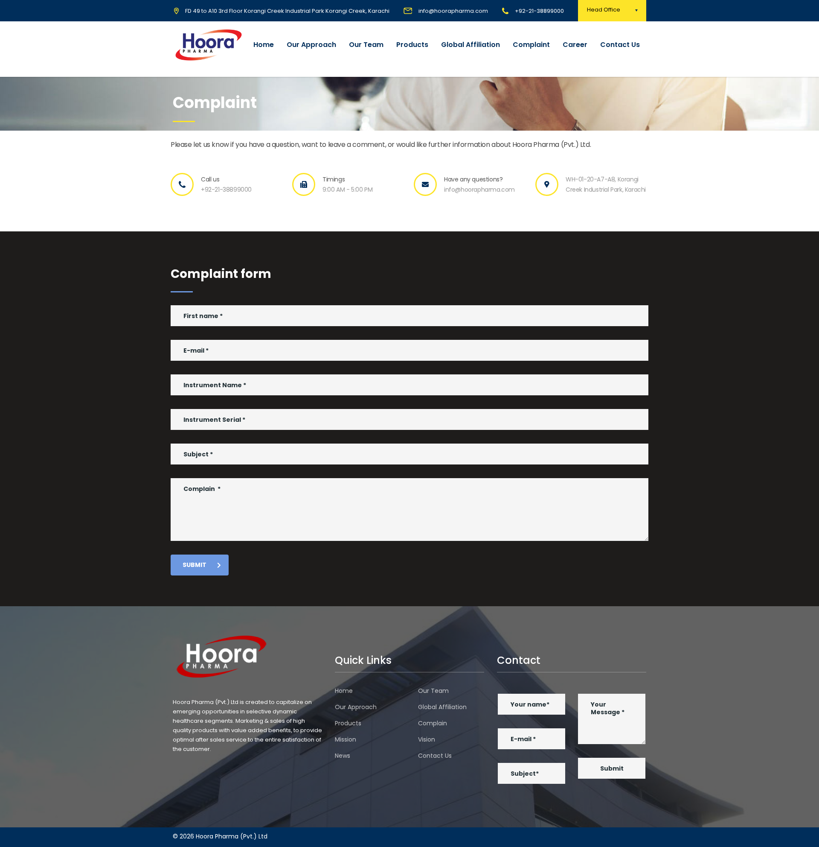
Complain (432, 723)
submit (194, 565)
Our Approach (311, 45)
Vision (426, 739)
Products (412, 45)
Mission (345, 739)
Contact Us (620, 45)
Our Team (366, 45)
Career (575, 45)
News (342, 755)
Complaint (531, 45)
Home (263, 45)
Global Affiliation (470, 45)
